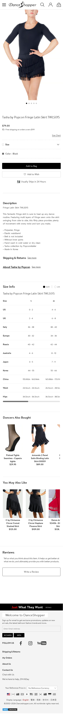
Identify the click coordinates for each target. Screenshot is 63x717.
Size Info (9, 286)
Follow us (8, 642)
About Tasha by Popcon (16, 267)
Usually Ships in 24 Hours (33, 181)
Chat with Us (8, 674)
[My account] (50, 4)
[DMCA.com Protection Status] (10, 709)
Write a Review (31, 571)
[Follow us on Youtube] (42, 643)
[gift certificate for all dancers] (31, 606)
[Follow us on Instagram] (30, 643)
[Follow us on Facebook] (21, 643)
